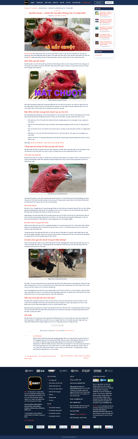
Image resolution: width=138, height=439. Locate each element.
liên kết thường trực (69, 330)
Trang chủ (27, 8)
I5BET (33, 2)
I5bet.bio (95, 406)
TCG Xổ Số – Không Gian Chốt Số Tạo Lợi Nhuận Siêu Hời (106, 14)
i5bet (26, 391)
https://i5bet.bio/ (80, 414)
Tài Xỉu (68, 2)
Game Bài (40, 2)
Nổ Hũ (62, 2)
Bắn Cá (55, 2)
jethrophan (63, 15)
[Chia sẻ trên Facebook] (52, 325)
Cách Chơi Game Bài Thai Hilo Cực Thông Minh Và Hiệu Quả (106, 21)
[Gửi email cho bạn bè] (57, 325)
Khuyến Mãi (76, 2)
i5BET (29, 57)
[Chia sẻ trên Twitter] (55, 325)
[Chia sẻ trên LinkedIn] (62, 325)
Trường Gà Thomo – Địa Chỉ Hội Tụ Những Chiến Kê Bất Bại (106, 36)
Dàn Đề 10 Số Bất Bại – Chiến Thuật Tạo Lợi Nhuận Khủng (47, 142)
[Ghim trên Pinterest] (60, 325)
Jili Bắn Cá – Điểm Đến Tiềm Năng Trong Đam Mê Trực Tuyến (106, 28)
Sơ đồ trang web (29, 420)
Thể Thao (48, 2)
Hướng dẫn (86, 2)
